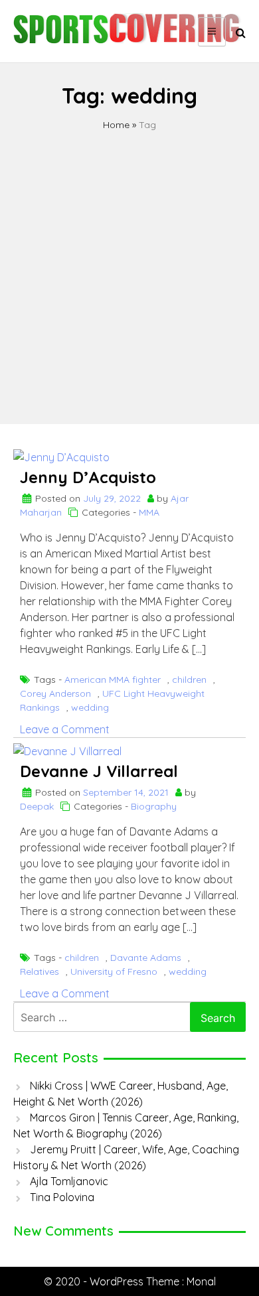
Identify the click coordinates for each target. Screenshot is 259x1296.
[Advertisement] (129, 268)
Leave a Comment (65, 729)
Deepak (37, 806)
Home (116, 125)
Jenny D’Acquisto (88, 477)
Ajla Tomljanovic (69, 1181)
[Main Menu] (212, 31)
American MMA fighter (112, 679)
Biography (154, 806)
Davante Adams (145, 958)
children (189, 679)
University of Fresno (113, 971)
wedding (90, 707)
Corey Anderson (55, 693)
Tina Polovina (62, 1197)
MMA (149, 512)
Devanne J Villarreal (99, 771)
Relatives (39, 971)
